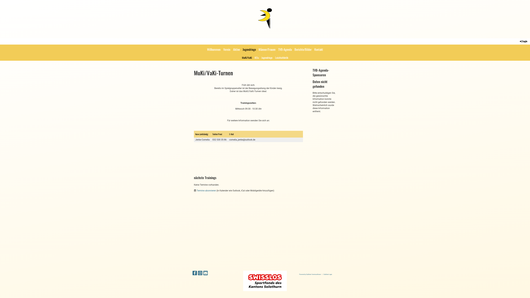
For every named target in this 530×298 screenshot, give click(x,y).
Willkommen (214, 49)
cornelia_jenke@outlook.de (242, 139)
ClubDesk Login (327, 274)
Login (524, 41)
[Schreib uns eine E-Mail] (205, 273)
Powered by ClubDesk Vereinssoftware (310, 274)
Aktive (236, 49)
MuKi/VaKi (247, 57)
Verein (226, 49)
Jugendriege (249, 49)
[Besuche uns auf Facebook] (195, 273)
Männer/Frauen (267, 49)
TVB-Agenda (285, 49)
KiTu (257, 57)
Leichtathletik (281, 57)
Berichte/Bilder (303, 49)
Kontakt (318, 49)
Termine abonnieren (206, 190)
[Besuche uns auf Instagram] (200, 273)
